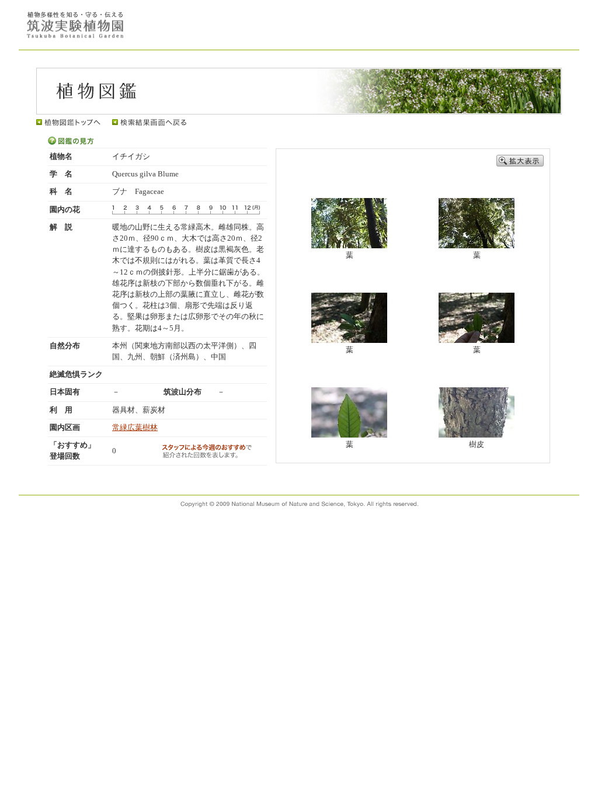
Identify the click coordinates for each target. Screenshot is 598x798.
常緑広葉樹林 (135, 428)
